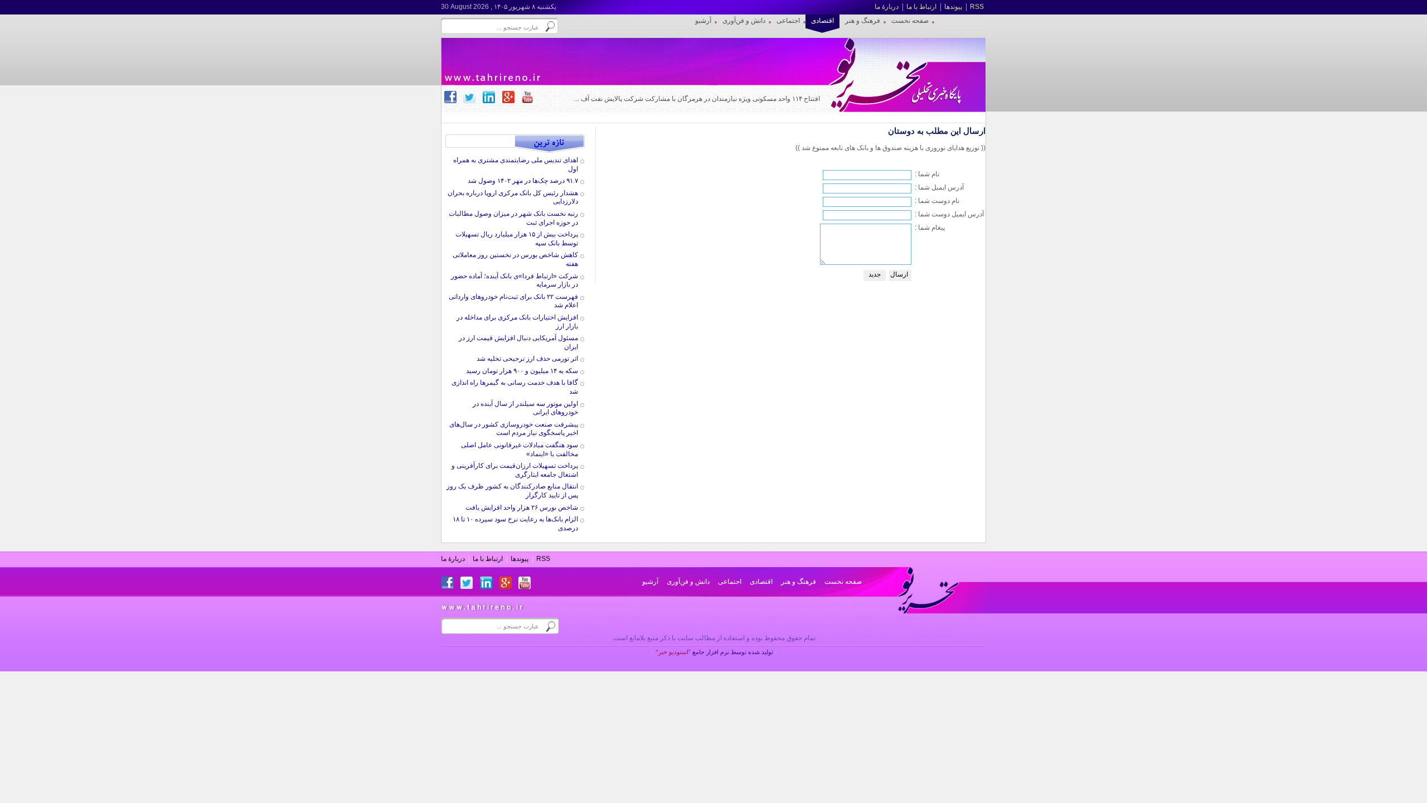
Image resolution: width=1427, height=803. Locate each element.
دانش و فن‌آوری (688, 582)
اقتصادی (761, 582)
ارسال (899, 274)
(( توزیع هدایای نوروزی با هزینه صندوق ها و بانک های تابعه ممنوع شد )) (890, 148)
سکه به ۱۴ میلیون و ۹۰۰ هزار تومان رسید (522, 371)
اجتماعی (729, 582)
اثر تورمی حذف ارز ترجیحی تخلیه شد (527, 358)
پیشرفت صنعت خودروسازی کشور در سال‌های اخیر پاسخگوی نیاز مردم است (513, 428)
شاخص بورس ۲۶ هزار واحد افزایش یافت (521, 507)
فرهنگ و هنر (798, 582)
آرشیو (650, 582)
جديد (874, 274)
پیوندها (953, 7)
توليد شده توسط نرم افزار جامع (714, 652)
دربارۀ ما (887, 7)
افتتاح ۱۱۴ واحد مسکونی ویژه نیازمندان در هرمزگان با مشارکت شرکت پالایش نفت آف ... (697, 99)
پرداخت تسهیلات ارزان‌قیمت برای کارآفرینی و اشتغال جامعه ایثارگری (515, 470)
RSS (977, 7)
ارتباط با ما (921, 7)
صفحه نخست (843, 582)
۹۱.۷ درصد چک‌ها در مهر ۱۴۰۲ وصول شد (523, 181)
